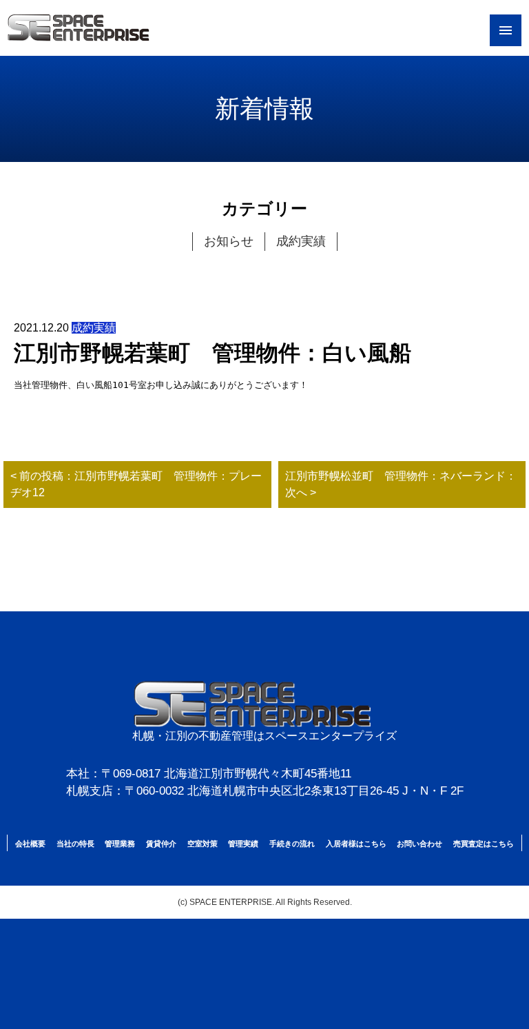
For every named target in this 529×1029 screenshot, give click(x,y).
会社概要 (30, 843)
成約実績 (301, 241)
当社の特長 (75, 843)
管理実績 (243, 843)
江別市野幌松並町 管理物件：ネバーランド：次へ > (401, 484)
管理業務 (120, 843)
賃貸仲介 (161, 843)
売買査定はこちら (483, 843)
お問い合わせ (419, 843)
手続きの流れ (292, 843)
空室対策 (202, 843)
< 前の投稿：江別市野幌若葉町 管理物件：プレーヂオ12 (136, 484)
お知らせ (228, 241)
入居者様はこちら (356, 843)
